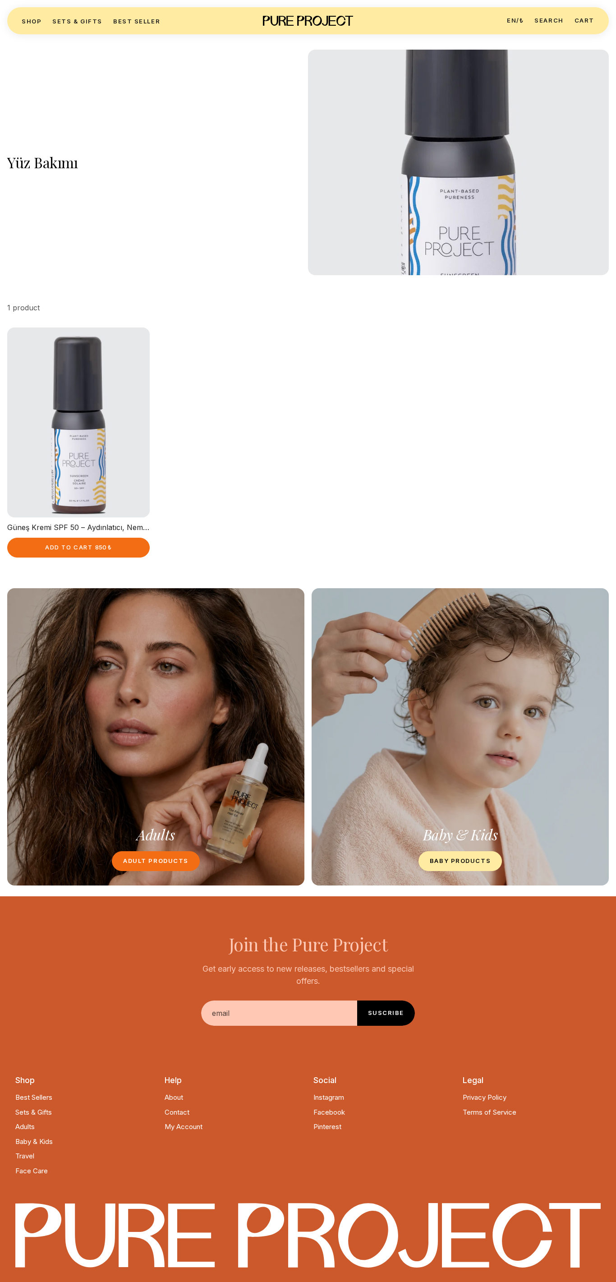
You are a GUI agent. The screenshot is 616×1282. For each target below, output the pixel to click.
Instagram (328, 1097)
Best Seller (136, 21)
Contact (177, 1112)
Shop (31, 21)
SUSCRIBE (386, 1012)
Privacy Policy (484, 1097)
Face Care (31, 1171)
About (174, 1097)
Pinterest (327, 1126)
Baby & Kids (34, 1141)
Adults (25, 1126)
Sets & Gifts (77, 21)
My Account (183, 1126)
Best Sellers (33, 1097)
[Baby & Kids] (460, 736)
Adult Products (155, 860)
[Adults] (155, 736)
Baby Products (460, 860)
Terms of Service (489, 1112)
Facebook (329, 1112)
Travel (24, 1156)
